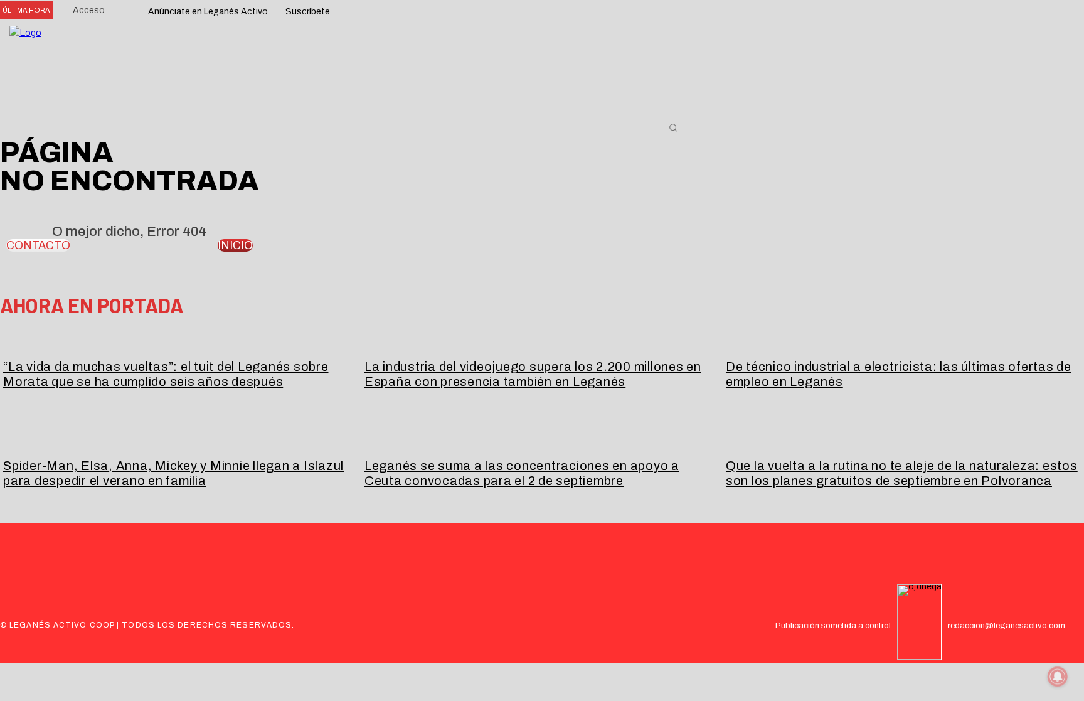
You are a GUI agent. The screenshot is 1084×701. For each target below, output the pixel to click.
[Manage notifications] (1058, 676)
